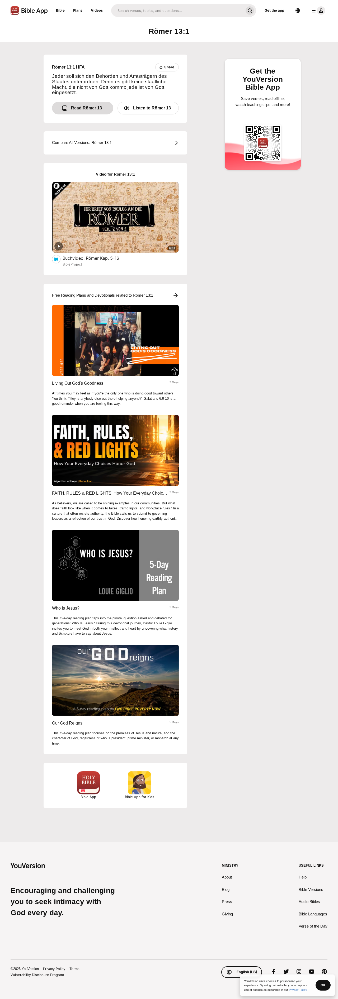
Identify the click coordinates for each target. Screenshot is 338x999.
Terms (74, 969)
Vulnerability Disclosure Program (37, 975)
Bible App (88, 797)
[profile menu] (317, 10)
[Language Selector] (298, 10)
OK (323, 985)
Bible (60, 10)
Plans (77, 10)
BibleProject (72, 264)
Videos (97, 10)
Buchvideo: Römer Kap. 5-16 (96, 258)
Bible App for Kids (139, 797)
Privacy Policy (54, 969)
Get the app (274, 10)
